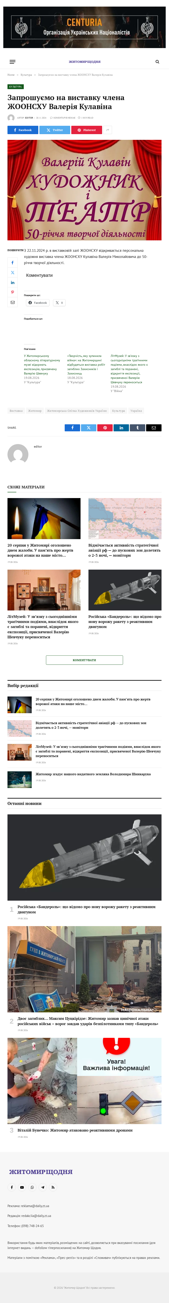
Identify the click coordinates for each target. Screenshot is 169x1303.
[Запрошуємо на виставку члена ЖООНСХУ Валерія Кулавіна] (84, 190)
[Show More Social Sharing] (107, 130)
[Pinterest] (12, 292)
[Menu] (12, 62)
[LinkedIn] (12, 282)
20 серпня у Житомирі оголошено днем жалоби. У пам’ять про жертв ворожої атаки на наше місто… (40, 550)
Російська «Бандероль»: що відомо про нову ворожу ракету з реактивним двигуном (124, 621)
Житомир (35, 411)
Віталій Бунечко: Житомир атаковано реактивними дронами (75, 1130)
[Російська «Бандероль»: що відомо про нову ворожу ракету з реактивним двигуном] (125, 590)
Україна (136, 411)
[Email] (12, 302)
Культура (15, 86)
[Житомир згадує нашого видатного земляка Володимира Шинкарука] (19, 779)
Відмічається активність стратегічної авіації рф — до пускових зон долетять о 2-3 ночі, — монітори (124, 550)
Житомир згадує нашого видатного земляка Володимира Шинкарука (93, 774)
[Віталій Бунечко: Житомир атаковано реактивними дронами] (84, 1081)
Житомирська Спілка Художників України (77, 411)
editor (29, 117)
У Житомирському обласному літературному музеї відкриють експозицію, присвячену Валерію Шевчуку (42, 364)
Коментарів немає (64, 117)
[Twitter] (12, 272)
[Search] (157, 62)
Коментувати (84, 660)
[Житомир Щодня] (84, 61)
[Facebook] (12, 262)
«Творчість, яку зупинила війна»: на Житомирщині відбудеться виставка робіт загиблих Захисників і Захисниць (86, 364)
